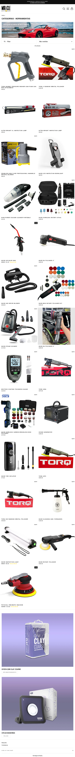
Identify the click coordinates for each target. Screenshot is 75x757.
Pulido (6, 736)
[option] (37, 2)
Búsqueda (4, 742)
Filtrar (8, 41)
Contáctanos (5, 745)
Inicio (3, 15)
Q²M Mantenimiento (9, 672)
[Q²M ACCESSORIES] (37, 703)
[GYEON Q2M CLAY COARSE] (37, 640)
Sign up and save (7, 750)
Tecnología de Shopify (37, 755)
